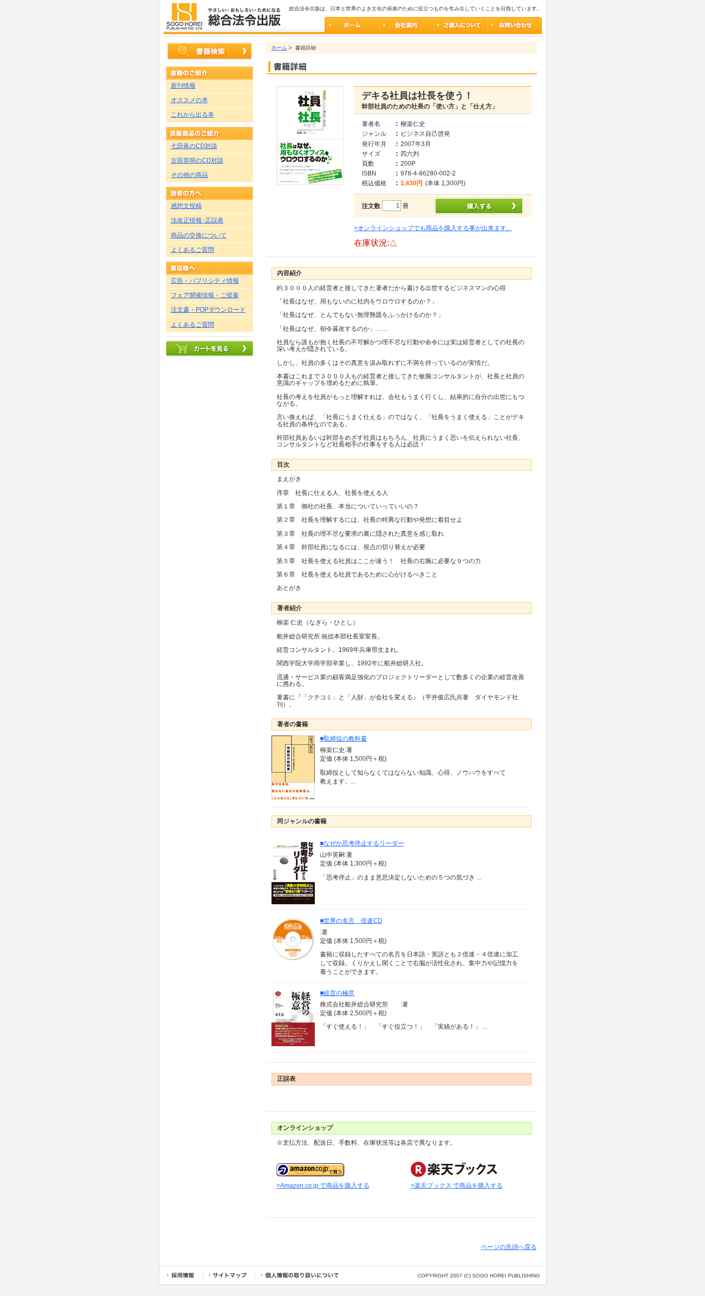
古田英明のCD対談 (197, 160)
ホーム (279, 48)
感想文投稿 (186, 206)
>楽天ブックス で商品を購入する (457, 1185)
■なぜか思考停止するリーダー (362, 843)
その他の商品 (189, 175)
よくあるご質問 (192, 249)
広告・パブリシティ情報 (205, 280)
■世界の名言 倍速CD (351, 920)
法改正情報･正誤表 (197, 220)
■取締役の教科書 (343, 738)
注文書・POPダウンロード (208, 309)
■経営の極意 (337, 993)
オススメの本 (189, 100)
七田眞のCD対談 (194, 146)
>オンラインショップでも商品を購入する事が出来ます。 (433, 228)
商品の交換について (199, 235)
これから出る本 (192, 114)
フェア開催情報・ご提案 (205, 295)
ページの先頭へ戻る (509, 1247)
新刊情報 (183, 85)
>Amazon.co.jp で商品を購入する (323, 1185)
